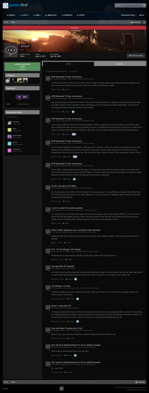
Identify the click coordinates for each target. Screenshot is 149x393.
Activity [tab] (68, 64)
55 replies (71, 299)
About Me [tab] (120, 64)
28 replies (71, 321)
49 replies (67, 89)
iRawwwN (65, 347)
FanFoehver (16, 149)
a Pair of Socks (66, 251)
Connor (15, 142)
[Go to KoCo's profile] (9, 130)
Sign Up (141, 15)
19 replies (67, 201)
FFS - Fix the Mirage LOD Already (66, 249)
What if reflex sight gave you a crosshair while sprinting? (76, 230)
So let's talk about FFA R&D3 (63, 186)
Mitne (63, 188)
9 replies (66, 223)
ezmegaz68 (65, 232)
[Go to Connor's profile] (9, 143)
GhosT (65, 71)
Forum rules (74, 27)
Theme (5, 388)
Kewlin (64, 268)
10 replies (69, 259)
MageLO (64, 79)
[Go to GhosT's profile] (47, 78)
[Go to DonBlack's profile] (25, 80)
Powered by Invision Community (136, 390)
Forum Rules (68, 15)
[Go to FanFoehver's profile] (9, 150)
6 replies (69, 279)
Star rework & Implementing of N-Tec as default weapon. (76, 345)
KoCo (14, 128)
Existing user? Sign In (128, 15)
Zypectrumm (65, 210)
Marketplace (51, 15)
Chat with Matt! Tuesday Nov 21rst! (66, 328)
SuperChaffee (17, 135)
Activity (24, 15)
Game (73, 268)
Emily (63, 330)
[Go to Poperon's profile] (13, 80)
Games (37, 15)
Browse (11, 15)
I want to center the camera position (67, 208)
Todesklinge (65, 308)
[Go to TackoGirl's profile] (7, 80)
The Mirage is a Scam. (61, 286)
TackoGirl (16, 122)
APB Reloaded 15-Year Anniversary (66, 77)
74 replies (71, 338)
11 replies (69, 242)
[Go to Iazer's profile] (19, 80)
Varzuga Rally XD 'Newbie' (62, 266)
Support (82, 15)
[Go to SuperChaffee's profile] (9, 137)
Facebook (144, 22)
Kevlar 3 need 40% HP (61, 306)
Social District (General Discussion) (83, 79)
